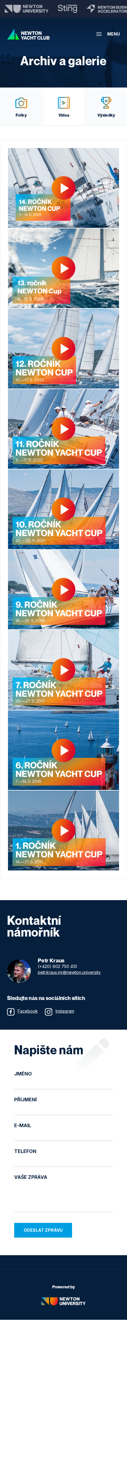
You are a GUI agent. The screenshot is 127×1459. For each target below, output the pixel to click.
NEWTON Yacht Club (28, 34)
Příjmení (25, 1099)
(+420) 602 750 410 (57, 966)
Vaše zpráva (30, 1177)
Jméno (23, 1074)
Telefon (25, 1151)
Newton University (63, 1301)
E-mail (22, 1125)
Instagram (65, 1010)
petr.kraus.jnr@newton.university (69, 972)
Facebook (28, 1010)
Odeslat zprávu (43, 1230)
